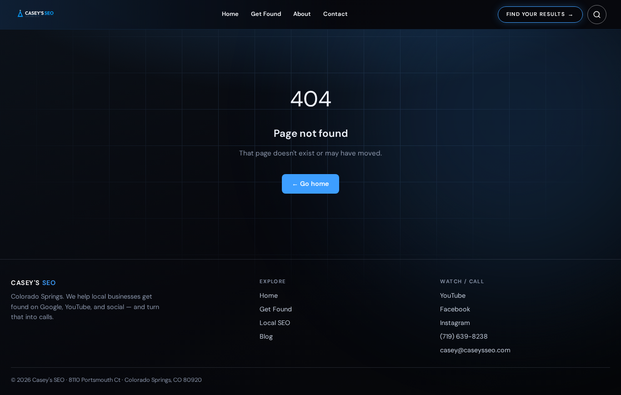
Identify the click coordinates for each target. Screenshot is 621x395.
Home (230, 14)
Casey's (33, 283)
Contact (335, 14)
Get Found (266, 14)
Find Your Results (540, 14)
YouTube (453, 295)
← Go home (310, 184)
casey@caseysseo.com (475, 350)
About (302, 14)
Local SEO (275, 323)
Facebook (455, 309)
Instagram (455, 323)
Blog (266, 336)
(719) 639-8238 (464, 336)
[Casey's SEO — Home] (43, 14)
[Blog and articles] (596, 14)
